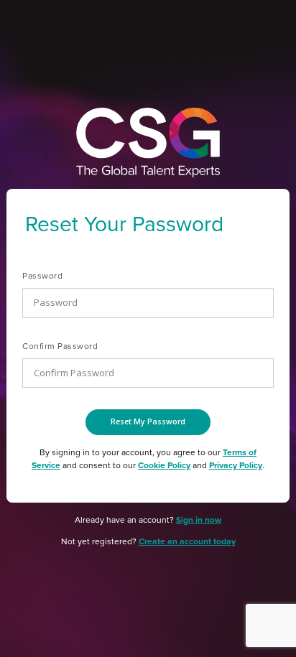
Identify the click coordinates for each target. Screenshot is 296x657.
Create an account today (187, 541)
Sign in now (198, 519)
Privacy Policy (235, 465)
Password (42, 275)
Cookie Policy (164, 465)
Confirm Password (60, 346)
